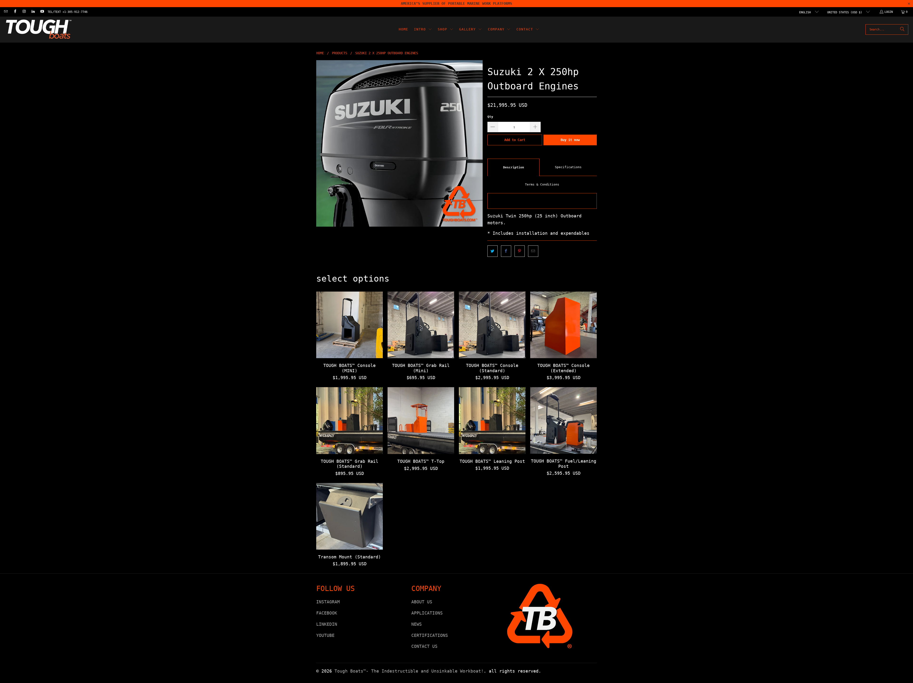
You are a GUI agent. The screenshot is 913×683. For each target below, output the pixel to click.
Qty (490, 116)
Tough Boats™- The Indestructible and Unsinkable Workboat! (409, 670)
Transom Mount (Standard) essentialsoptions (349, 516)
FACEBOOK (326, 612)
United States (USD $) (845, 12)
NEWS (416, 624)
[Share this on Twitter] (492, 251)
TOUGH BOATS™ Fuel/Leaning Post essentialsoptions (563, 420)
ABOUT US (421, 601)
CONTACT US (424, 646)
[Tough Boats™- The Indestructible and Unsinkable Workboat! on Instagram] (24, 12)
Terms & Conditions (542, 184)
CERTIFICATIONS (429, 635)
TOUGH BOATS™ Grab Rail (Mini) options (421, 325)
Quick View (349, 335)
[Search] (902, 29)
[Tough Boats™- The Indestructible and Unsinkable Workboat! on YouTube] (42, 12)
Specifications (568, 167)
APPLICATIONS (427, 612)
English (805, 12)
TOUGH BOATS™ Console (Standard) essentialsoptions (492, 325)
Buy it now (570, 140)
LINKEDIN (326, 624)
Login (888, 12)
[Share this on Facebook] (506, 251)
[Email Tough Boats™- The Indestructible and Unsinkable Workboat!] (6, 12)
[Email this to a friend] (533, 251)
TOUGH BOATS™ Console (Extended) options (563, 325)
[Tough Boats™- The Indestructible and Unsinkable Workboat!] (39, 29)
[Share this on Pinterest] (520, 251)
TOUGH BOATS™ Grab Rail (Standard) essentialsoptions (349, 420)
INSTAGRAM (328, 601)
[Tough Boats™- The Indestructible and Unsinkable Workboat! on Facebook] (15, 12)
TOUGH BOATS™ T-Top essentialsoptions (421, 420)
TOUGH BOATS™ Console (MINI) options (349, 325)
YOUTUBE (325, 635)
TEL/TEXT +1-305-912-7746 (67, 12)
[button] (423, 29)
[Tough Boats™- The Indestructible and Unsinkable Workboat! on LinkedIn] (33, 12)
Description (513, 167)
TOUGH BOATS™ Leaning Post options (492, 420)
